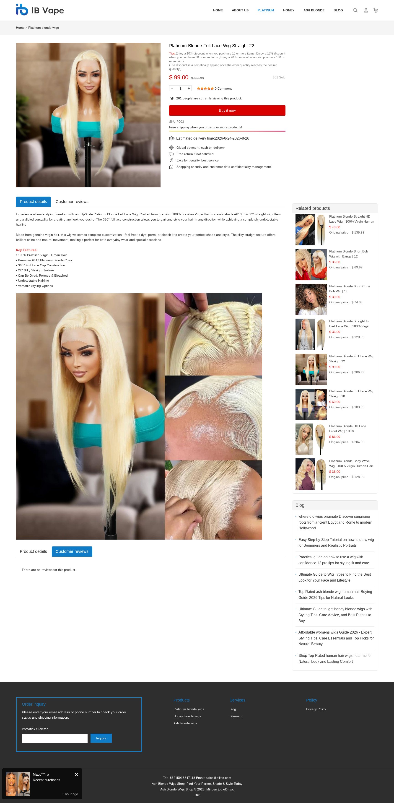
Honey (288, 10)
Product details (33, 201)
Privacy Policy (316, 709)
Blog (338, 10)
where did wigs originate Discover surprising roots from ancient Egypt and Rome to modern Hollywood (335, 522)
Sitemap (235, 716)
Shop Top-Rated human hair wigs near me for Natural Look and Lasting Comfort (335, 658)
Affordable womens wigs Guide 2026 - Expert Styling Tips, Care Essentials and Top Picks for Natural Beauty (336, 638)
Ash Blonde (313, 10)
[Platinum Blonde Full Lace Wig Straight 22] (88, 115)
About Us (240, 10)
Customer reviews (72, 201)
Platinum (266, 10)
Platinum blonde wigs (43, 27)
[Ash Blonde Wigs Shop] (40, 13)
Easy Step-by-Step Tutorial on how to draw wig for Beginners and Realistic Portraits (336, 543)
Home (218, 10)
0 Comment (223, 88)
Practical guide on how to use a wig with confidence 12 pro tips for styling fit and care (333, 560)
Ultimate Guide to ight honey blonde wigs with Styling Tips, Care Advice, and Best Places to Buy (335, 615)
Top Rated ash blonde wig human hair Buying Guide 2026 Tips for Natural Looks (335, 595)
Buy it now (227, 110)
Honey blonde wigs (187, 716)
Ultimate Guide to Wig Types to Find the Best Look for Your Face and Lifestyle (334, 577)
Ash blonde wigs (185, 723)
